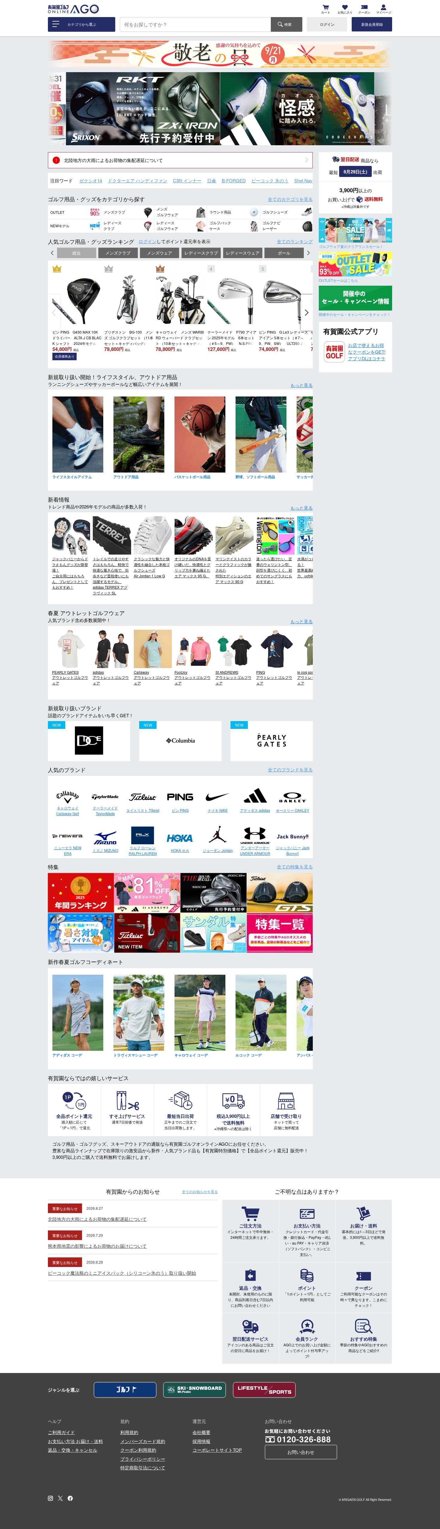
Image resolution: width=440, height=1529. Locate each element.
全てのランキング (295, 241)
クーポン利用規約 (138, 1450)
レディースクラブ (201, 253)
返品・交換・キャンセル (72, 1450)
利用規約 (129, 1432)
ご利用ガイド (61, 1432)
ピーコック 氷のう (270, 180)
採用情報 (201, 1441)
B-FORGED (234, 180)
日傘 (211, 180)
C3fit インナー (187, 180)
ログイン (327, 24)
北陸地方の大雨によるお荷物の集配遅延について (113, 160)
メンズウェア (159, 253)
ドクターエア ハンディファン (137, 180)
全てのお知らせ (200, 1191)
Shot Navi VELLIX (312, 180)
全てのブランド (290, 769)
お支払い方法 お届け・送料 (75, 1441)
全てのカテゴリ (290, 199)
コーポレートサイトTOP (217, 1450)
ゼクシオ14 (90, 180)
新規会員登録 (372, 24)
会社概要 (201, 1432)
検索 (288, 24)
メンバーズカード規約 (142, 1441)
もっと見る (301, 385)
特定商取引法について (142, 1467)
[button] (57, 108)
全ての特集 (295, 866)
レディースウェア (243, 253)
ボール (284, 253)
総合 (76, 253)
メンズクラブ (118, 253)
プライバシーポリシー (142, 1459)
